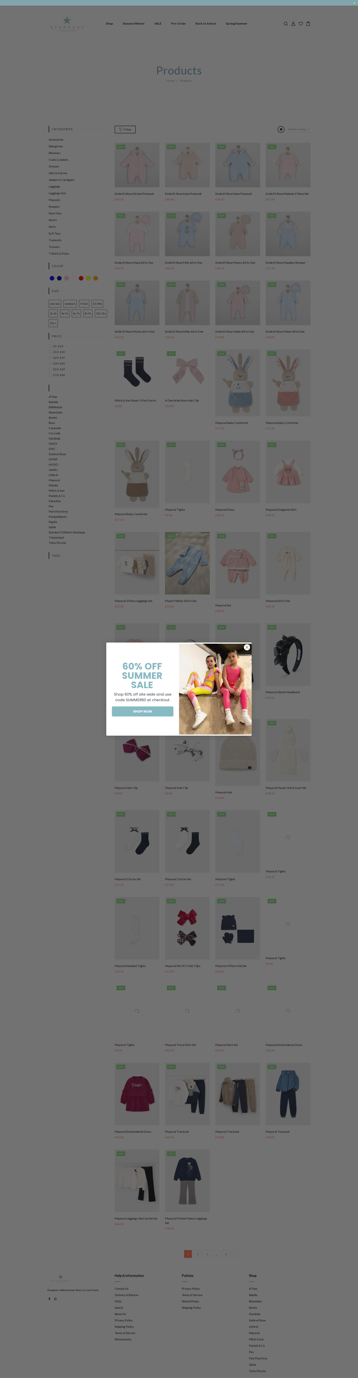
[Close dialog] (247, 647)
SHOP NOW (142, 711)
